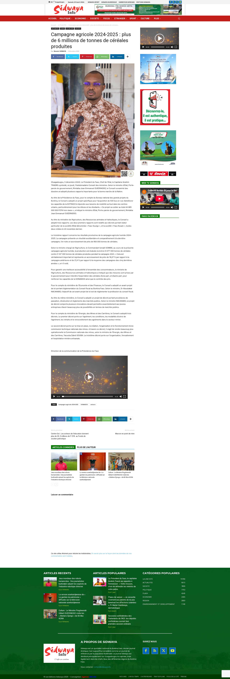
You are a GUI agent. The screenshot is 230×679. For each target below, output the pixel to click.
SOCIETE (77, 28)
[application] (89, 377)
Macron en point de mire (124, 434)
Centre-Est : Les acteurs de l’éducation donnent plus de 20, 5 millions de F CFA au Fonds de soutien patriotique (70, 436)
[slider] (87, 396)
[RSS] (173, 2)
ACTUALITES (62, 25)
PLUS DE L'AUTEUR (86, 447)
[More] (127, 56)
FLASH (62, 28)
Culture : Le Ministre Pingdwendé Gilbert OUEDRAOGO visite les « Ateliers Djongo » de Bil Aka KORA (120, 475)
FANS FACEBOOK (150, 216)
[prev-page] (52, 484)
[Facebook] (170, 2)
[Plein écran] (124, 396)
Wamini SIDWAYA (60, 51)
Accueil (53, 25)
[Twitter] (177, 2)
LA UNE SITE (69, 28)
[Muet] (121, 396)
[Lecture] (54, 396)
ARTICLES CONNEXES (63, 447)
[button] (179, 18)
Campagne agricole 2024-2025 (68, 404)
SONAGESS (84, 404)
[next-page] (56, 484)
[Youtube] (180, 2)
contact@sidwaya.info (102, 667)
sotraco (92, 404)
